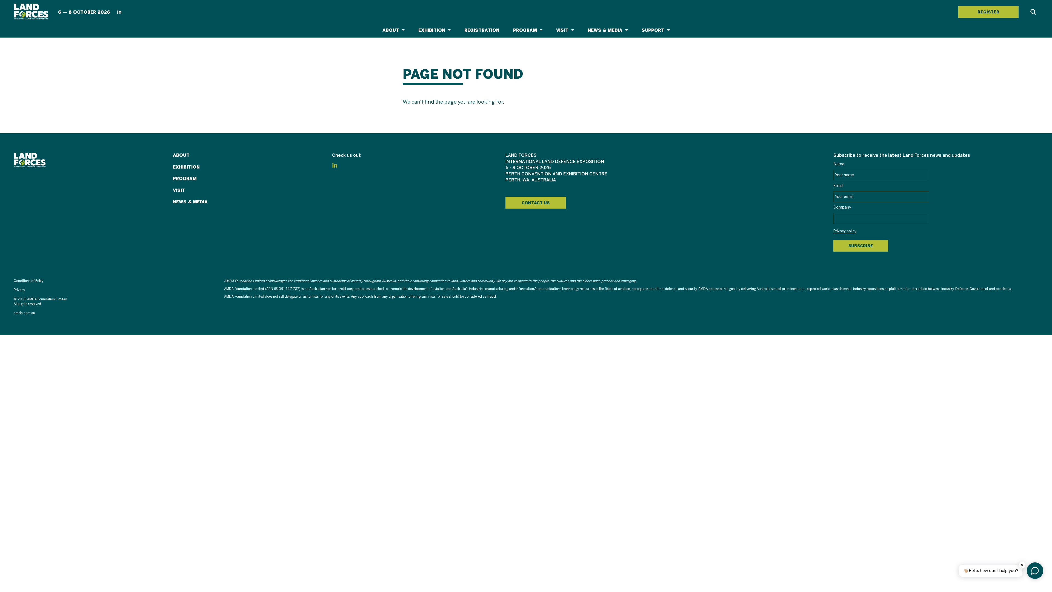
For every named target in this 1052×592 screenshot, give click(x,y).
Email (838, 186)
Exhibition (431, 30)
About (390, 30)
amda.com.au (24, 313)
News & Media (605, 30)
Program (525, 30)
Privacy (19, 290)
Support (653, 30)
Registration (481, 30)
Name (838, 164)
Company (842, 207)
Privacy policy (844, 231)
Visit (562, 30)
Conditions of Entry (28, 281)
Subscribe (860, 245)
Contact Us (536, 202)
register (988, 12)
